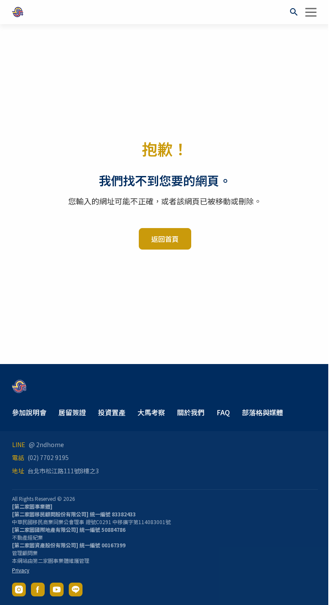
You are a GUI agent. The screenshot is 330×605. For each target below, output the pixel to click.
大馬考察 (151, 412)
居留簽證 (72, 412)
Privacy (20, 570)
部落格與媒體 (262, 412)
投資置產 (111, 412)
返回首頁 (165, 239)
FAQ (223, 412)
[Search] (294, 12)
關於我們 (191, 412)
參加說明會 (29, 412)
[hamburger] (311, 12)
